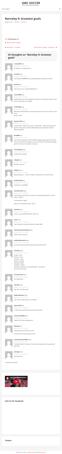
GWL (6, 39)
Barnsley (9, 42)
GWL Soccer (31, 3)
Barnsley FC (24, 22)
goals (13, 42)
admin (17, 22)
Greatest (18, 42)
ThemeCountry (30, 452)
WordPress (43, 452)
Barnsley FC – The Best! (13, 47)
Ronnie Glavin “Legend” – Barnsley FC (44, 47)
